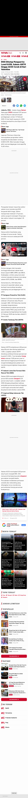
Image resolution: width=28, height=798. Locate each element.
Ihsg (4, 595)
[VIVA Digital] (6, 56)
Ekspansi (5, 597)
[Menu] (23, 53)
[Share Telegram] (25, 105)
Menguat (10, 595)
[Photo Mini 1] (3, 100)
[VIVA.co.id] (6, 53)
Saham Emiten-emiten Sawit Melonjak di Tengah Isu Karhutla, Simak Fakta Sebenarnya (16, 227)
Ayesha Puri (7, 74)
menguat (17, 378)
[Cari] (20, 53)
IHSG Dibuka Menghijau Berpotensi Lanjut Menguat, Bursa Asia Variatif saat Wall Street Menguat (16, 263)
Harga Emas (23, 595)
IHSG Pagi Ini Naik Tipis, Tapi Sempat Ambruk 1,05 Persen (15, 130)
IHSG (10, 112)
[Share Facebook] (14, 105)
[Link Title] (4, 614)
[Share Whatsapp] (21, 105)
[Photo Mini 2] (9, 100)
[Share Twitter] (17, 105)
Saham (23, 110)
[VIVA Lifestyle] (16, 56)
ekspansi (23, 476)
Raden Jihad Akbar (15, 74)
